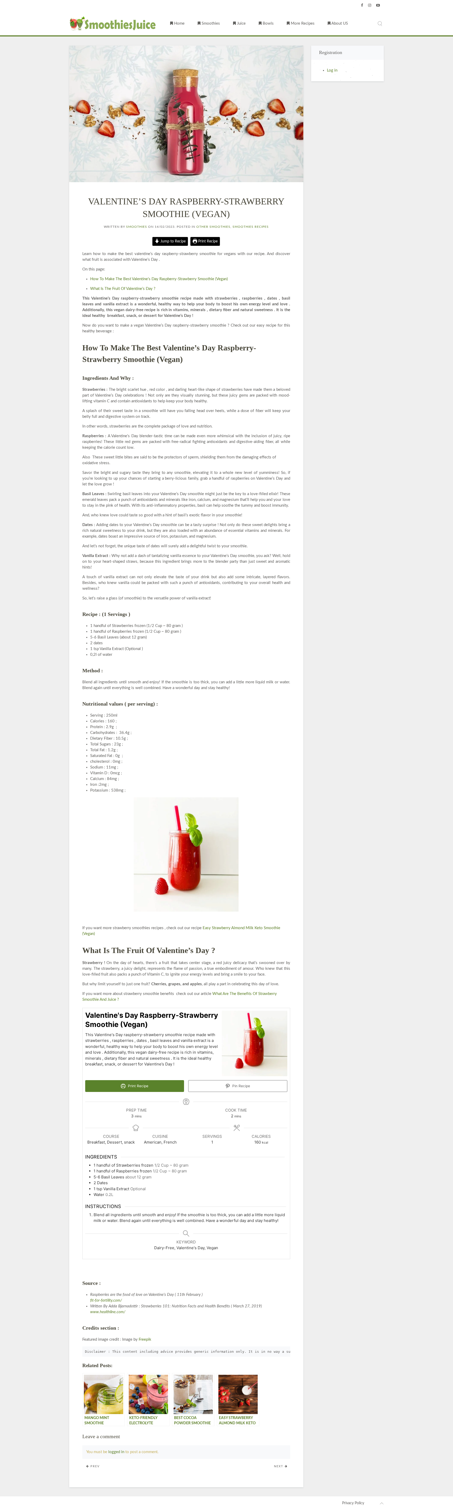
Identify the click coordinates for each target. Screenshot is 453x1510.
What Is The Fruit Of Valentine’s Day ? (122, 289)
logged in (116, 1452)
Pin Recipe (240, 1086)
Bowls (268, 23)
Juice (241, 23)
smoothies (136, 226)
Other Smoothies (213, 226)
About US (339, 23)
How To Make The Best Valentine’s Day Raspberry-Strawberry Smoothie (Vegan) (159, 279)
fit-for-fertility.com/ (106, 1300)
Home (179, 23)
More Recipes (302, 23)
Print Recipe (207, 241)
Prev (94, 1466)
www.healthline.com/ (107, 1312)
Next (279, 1466)
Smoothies (210, 23)
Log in (332, 70)
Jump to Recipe (172, 241)
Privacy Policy (353, 1503)
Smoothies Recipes (251, 226)
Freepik (145, 1339)
